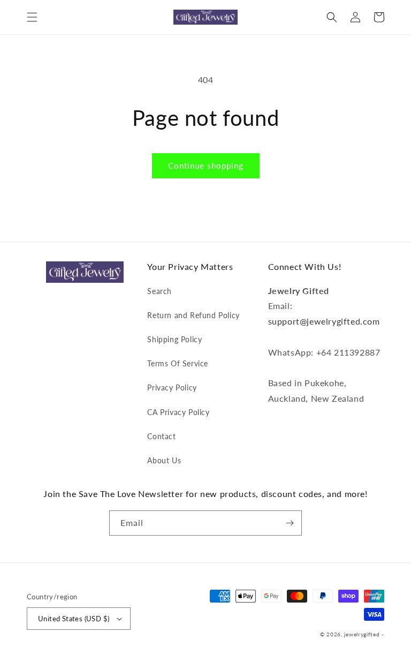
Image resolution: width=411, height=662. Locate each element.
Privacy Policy (171, 387)
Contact (161, 436)
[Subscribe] (289, 523)
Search (159, 291)
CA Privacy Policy (178, 412)
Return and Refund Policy (193, 315)
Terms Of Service (177, 363)
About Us (164, 460)
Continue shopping (205, 165)
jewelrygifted (361, 634)
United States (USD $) (73, 618)
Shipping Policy (174, 339)
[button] (32, 17)
